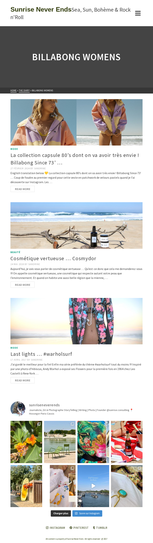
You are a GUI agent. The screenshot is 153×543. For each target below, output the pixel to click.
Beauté (15, 252)
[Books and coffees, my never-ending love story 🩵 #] (127, 486)
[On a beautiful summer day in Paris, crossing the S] (93, 486)
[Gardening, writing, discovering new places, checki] (26, 442)
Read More (22, 189)
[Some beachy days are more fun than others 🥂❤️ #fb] (127, 442)
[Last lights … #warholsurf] (76, 321)
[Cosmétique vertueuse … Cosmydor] (76, 225)
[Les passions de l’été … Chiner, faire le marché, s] (60, 486)
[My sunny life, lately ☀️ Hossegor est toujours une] (26, 486)
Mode (14, 149)
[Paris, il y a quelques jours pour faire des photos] (60, 442)
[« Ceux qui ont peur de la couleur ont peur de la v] (93, 442)
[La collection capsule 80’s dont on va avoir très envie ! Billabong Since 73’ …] (76, 122)
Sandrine (40, 168)
